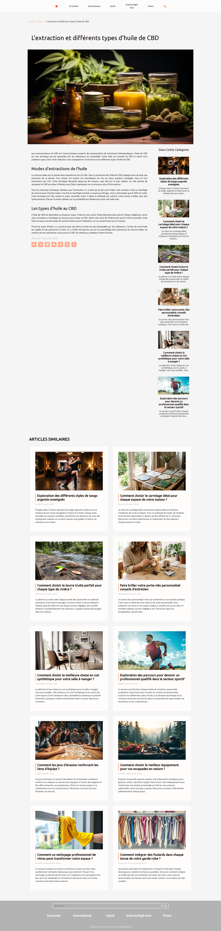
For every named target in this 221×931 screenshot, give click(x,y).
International (94, 6)
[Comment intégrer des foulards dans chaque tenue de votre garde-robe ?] (152, 830)
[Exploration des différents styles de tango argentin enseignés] (173, 166)
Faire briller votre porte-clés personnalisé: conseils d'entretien (174, 312)
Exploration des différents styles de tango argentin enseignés (173, 181)
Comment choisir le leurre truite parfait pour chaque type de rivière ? (173, 269)
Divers (151, 6)
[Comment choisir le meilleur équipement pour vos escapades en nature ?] (152, 740)
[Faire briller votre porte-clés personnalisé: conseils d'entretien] (173, 297)
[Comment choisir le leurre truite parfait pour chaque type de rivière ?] (173, 254)
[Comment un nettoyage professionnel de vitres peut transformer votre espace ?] (69, 830)
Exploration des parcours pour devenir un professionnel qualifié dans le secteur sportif (174, 403)
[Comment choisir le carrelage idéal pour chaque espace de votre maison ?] (173, 208)
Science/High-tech (131, 6)
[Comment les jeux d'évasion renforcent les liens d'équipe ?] (69, 740)
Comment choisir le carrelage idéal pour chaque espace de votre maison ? (173, 224)
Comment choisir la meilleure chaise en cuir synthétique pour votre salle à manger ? (173, 357)
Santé (112, 6)
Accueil (31, 21)
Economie (73, 6)
